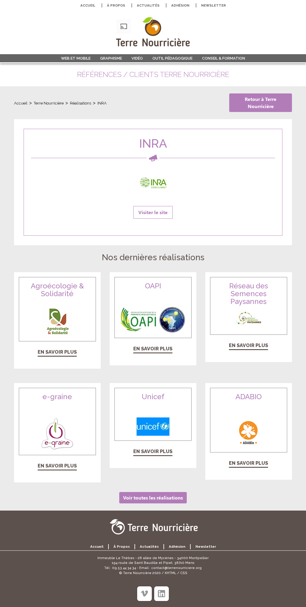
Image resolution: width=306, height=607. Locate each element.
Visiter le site (153, 212)
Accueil (87, 5)
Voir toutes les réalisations (153, 497)
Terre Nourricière (49, 103)
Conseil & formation (223, 58)
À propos (116, 5)
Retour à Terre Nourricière (260, 102)
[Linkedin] (161, 593)
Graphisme (111, 58)
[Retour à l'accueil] (153, 32)
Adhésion (180, 5)
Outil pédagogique (172, 58)
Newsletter (213, 5)
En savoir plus (57, 352)
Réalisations (80, 103)
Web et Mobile (76, 58)
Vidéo (137, 58)
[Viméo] (144, 593)
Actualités (148, 5)
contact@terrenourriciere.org (176, 568)
